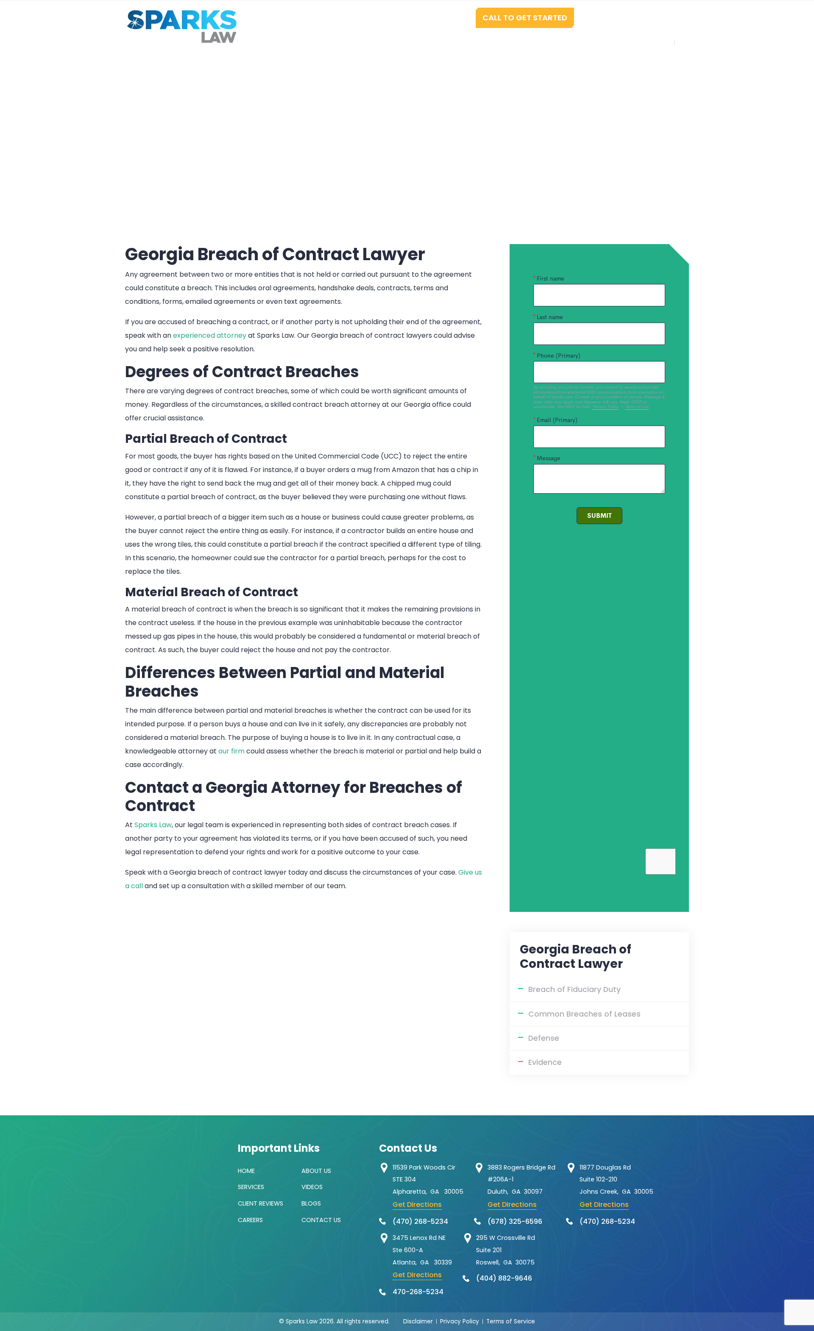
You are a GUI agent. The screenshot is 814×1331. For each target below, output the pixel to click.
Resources (511, 42)
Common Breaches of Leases (584, 1014)
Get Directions (417, 1204)
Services (409, 42)
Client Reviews (260, 1203)
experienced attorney (209, 335)
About (364, 42)
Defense (543, 1038)
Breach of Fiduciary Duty (574, 989)
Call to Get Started (524, 17)
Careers (250, 1220)
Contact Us (641, 42)
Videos (312, 1187)
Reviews (458, 42)
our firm (231, 751)
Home (324, 42)
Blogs (311, 1203)
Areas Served (575, 42)
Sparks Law (153, 825)
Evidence (545, 1062)
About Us (316, 1171)
